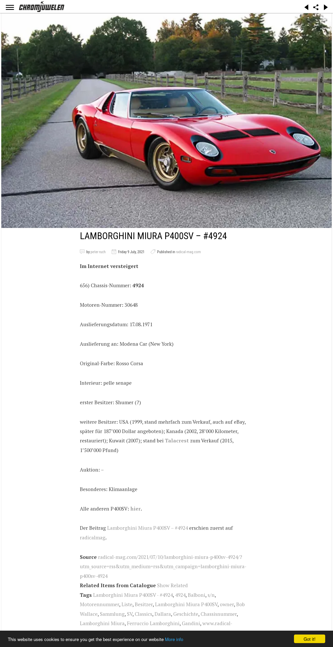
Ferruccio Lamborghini (153, 623)
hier (135, 508)
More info (174, 639)
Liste (126, 604)
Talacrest (177, 440)
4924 (180, 595)
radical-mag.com (188, 252)
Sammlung (112, 614)
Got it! (310, 639)
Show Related (172, 585)
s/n (211, 595)
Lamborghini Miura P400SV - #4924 (133, 595)
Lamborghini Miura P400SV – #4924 (147, 528)
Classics (143, 614)
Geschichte (185, 614)
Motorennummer (99, 604)
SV (129, 614)
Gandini (191, 623)
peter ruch (98, 252)
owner (227, 604)
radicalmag (92, 537)
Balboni (196, 595)
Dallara (163, 614)
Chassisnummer (219, 614)
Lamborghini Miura (102, 623)
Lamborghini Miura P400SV (186, 604)
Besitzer (144, 604)
